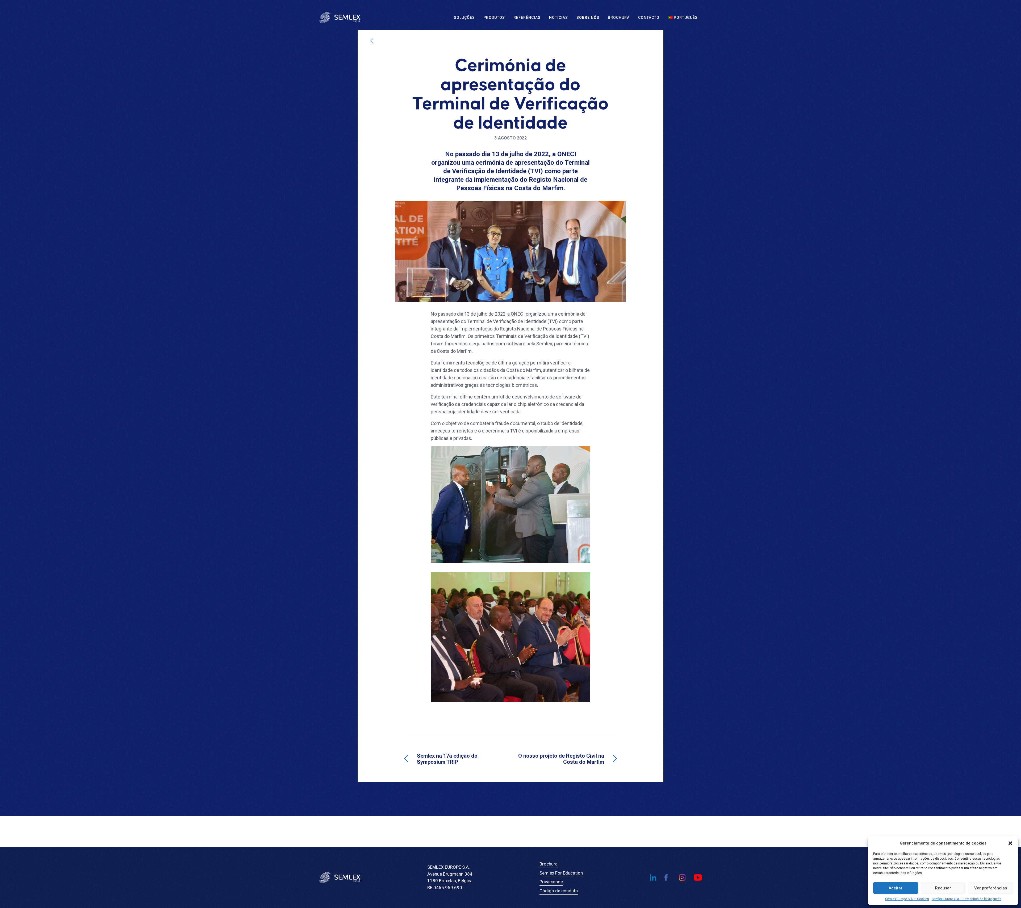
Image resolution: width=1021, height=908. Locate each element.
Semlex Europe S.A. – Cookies (907, 899)
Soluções (464, 17)
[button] (1010, 843)
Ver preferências (990, 888)
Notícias (558, 17)
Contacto (648, 17)
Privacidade (551, 881)
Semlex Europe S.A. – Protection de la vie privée (966, 899)
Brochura (619, 17)
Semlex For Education (561, 873)
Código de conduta (558, 890)
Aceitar (895, 888)
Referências (527, 17)
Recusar (943, 888)
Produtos (494, 17)
